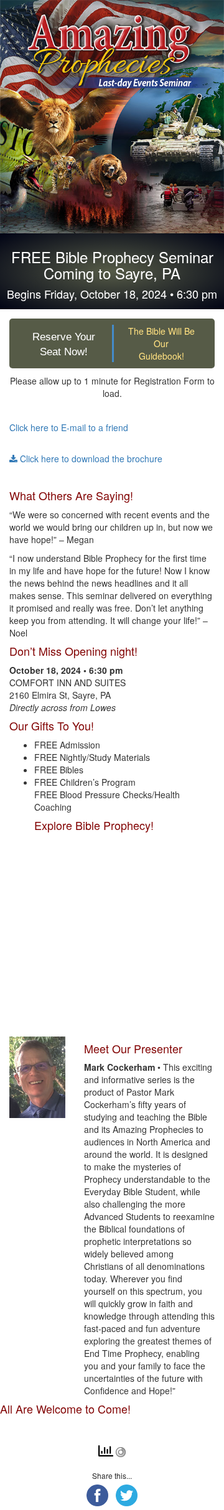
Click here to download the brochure (89, 458)
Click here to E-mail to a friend (68, 427)
